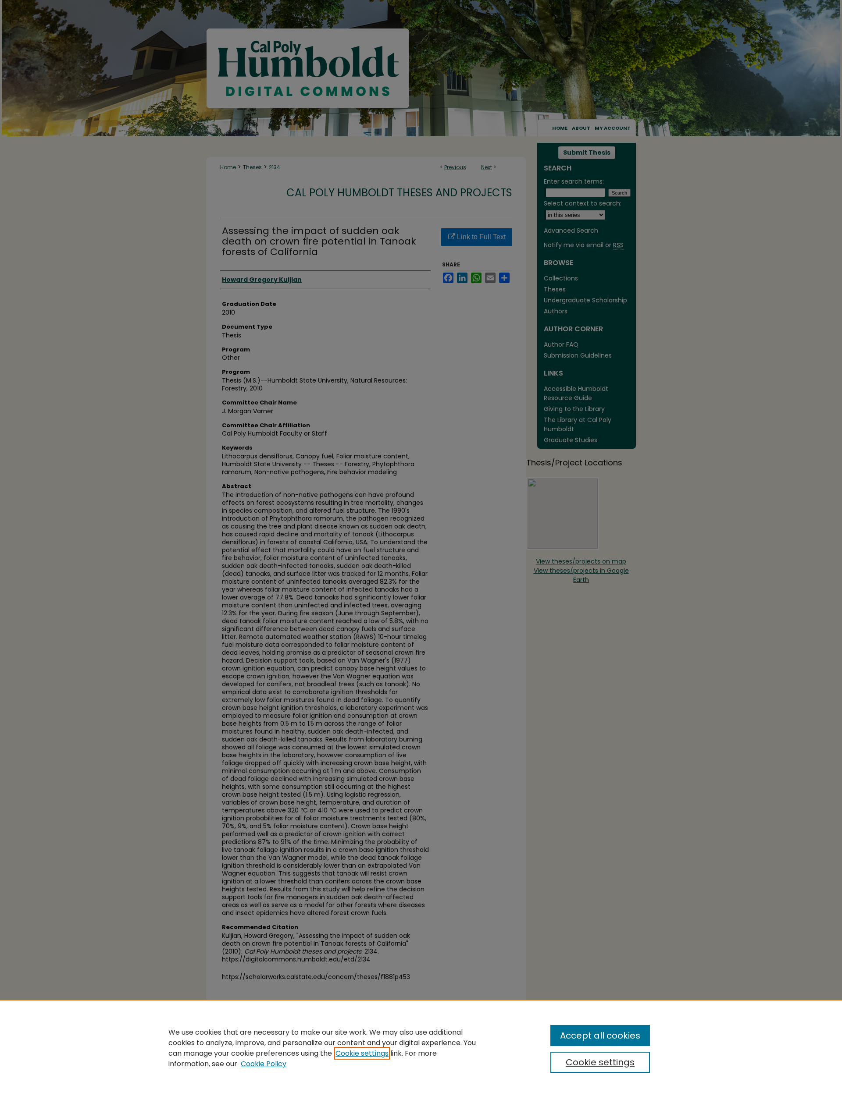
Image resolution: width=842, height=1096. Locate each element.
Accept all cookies (600, 1035)
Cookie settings (362, 1053)
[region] (421, 1048)
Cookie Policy (263, 1064)
